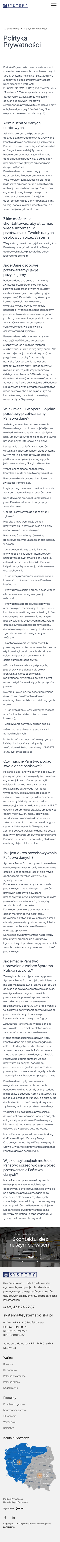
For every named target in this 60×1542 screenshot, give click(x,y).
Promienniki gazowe (14, 1404)
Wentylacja (9, 1421)
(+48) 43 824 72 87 (19, 1307)
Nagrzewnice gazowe (15, 1409)
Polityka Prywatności (13, 1499)
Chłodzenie (9, 1415)
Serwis (30, 1256)
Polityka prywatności (14, 1375)
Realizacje (8, 1363)
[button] (19, 1462)
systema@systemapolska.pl (28, 1315)
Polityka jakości (11, 1381)
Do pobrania (10, 1369)
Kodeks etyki (10, 1387)
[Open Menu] (53, 5)
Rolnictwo (8, 1427)
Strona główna (11, 28)
